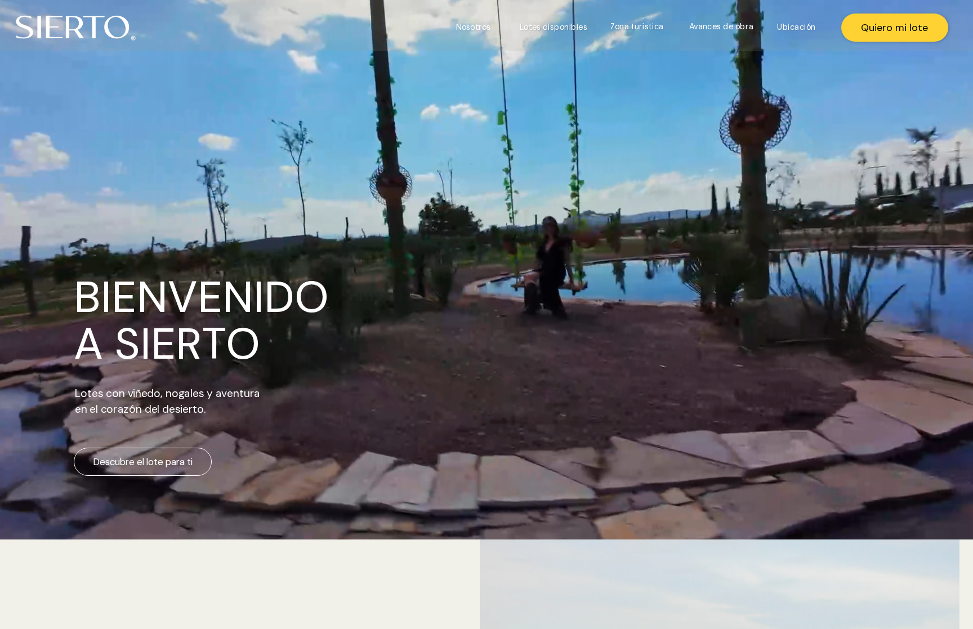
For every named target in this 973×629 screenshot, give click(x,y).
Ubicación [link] (796, 26)
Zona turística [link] (637, 26)
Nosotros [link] (473, 26)
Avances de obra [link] (721, 26)
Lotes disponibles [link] (553, 26)
